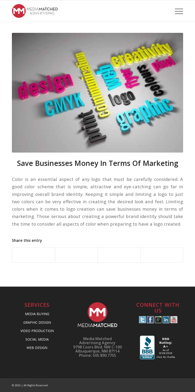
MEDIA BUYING (37, 314)
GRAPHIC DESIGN (37, 322)
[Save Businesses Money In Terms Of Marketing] (97, 93)
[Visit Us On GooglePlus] (158, 322)
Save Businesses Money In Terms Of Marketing (97, 163)
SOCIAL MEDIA (37, 339)
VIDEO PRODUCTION (37, 330)
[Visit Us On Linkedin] (166, 322)
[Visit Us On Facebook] (150, 322)
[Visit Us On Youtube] (174, 322)
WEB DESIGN (37, 347)
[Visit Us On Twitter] (142, 322)
